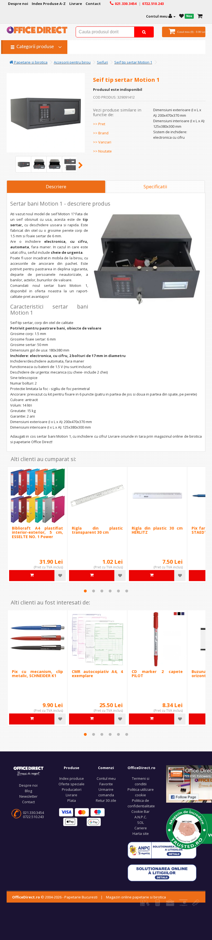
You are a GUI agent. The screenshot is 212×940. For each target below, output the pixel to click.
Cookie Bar (140, 811)
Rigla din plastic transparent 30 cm (97, 530)
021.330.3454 (33, 812)
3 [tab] (101, 590)
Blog (28, 790)
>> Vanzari (102, 142)
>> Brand (100, 132)
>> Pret (99, 123)
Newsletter (28, 796)
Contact (28, 801)
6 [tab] (126, 590)
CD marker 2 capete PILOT (157, 673)
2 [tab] (93, 590)
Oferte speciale (71, 783)
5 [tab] (118, 590)
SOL (140, 822)
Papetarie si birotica (30, 62)
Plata (71, 800)
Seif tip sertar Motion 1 (133, 62)
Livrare (71, 794)
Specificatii (155, 186)
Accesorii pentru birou (72, 62)
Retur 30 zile (106, 800)
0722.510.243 (33, 816)
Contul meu (106, 778)
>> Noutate (102, 151)
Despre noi (28, 785)
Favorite (106, 783)
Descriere (56, 186)
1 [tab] (85, 590)
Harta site (140, 833)
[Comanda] (200, 16)
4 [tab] (110, 590)
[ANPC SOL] (162, 872)
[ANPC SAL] (162, 849)
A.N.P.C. (140, 816)
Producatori (71, 789)
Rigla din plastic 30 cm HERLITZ (157, 530)
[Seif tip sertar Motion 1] (23, 164)
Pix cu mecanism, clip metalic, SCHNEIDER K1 (37, 673)
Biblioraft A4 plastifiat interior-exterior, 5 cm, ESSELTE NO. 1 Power (37, 532)
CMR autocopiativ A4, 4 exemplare (97, 673)
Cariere (140, 827)
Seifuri (102, 62)
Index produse (71, 778)
